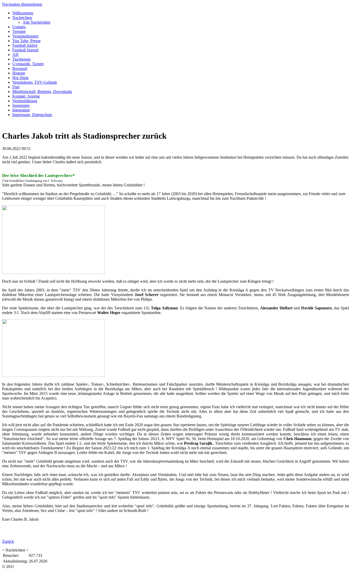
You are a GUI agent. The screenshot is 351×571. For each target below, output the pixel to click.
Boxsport (19, 68)
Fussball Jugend (25, 50)
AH (15, 54)
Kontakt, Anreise (26, 96)
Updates (19, 27)
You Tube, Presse (26, 41)
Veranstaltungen (25, 36)
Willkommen (22, 13)
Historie (18, 73)
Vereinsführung (24, 101)
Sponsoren (21, 105)
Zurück (8, 541)
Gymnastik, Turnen (28, 64)
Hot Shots (20, 77)
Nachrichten (22, 17)
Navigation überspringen (22, 4)
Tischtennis (21, 59)
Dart (16, 87)
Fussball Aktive (25, 45)
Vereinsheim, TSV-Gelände (34, 82)
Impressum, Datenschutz (32, 114)
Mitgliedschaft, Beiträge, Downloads (42, 91)
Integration (21, 110)
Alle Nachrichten (36, 22)
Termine (19, 31)
